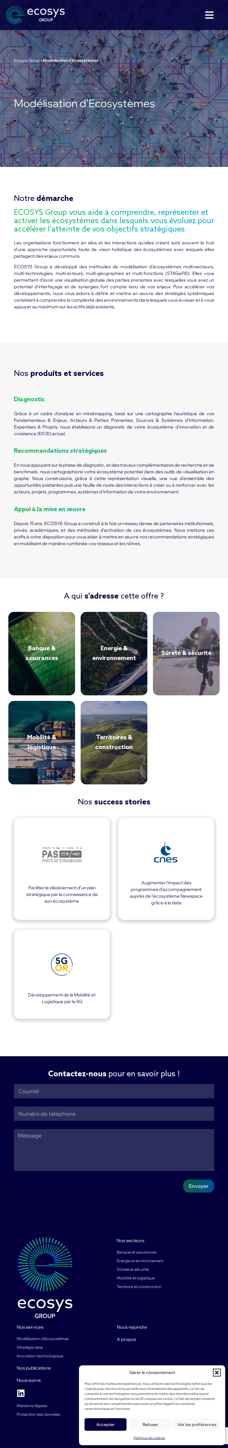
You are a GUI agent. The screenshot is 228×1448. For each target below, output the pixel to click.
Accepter (105, 1424)
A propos (126, 1339)
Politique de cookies (149, 1438)
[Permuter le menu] (209, 15)
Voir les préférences (197, 1424)
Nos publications (34, 1368)
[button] (217, 1372)
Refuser (150, 1424)
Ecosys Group (26, 60)
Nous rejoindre (132, 1327)
